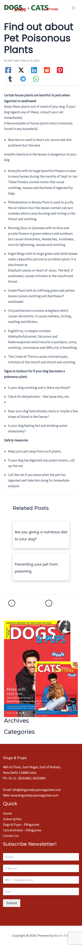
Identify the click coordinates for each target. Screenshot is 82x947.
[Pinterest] (60, 70)
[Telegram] (23, 79)
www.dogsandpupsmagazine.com (34, 795)
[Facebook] (8, 70)
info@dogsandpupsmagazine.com (36, 790)
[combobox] (7, 879)
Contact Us (11, 836)
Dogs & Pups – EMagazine (21, 824)
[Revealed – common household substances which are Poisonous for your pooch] (24, 603)
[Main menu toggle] (73, 8)
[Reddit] (47, 70)
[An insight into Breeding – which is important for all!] (57, 603)
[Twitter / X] (21, 70)
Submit (11, 903)
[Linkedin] (34, 70)
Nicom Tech (62, 935)
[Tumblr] (10, 79)
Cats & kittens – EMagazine (22, 830)
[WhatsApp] (36, 79)
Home (7, 813)
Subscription (12, 819)
